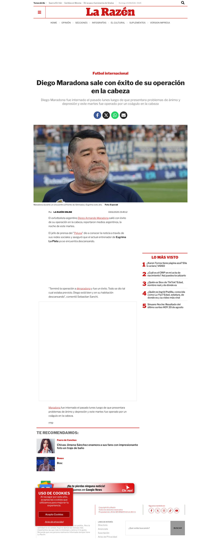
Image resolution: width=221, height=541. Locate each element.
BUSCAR (178, 528)
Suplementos (137, 22)
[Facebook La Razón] (97, 115)
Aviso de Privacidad (107, 536)
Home (54, 22)
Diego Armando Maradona (93, 218)
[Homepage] (110, 12)
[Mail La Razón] (123, 115)
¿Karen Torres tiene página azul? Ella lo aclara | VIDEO (167, 264)
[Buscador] (182, 3)
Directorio (102, 525)
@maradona (84, 288)
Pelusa (78, 233)
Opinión (66, 22)
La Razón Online (63, 212)
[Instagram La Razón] (164, 510)
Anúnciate (103, 529)
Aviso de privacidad (54, 521)
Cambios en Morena (72, 3)
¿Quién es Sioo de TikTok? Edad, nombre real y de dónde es (165, 284)
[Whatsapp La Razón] (115, 115)
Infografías (99, 22)
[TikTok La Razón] (170, 510)
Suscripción (103, 533)
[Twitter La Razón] (106, 115)
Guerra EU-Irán (55, 3)
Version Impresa (160, 22)
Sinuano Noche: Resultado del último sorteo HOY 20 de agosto (165, 306)
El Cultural (118, 22)
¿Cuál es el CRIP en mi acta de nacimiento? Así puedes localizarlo (166, 274)
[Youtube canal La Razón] (176, 510)
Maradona (55, 407)
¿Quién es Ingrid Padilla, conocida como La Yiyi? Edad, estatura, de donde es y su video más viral (166, 294)
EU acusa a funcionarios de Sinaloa (99, 3)
